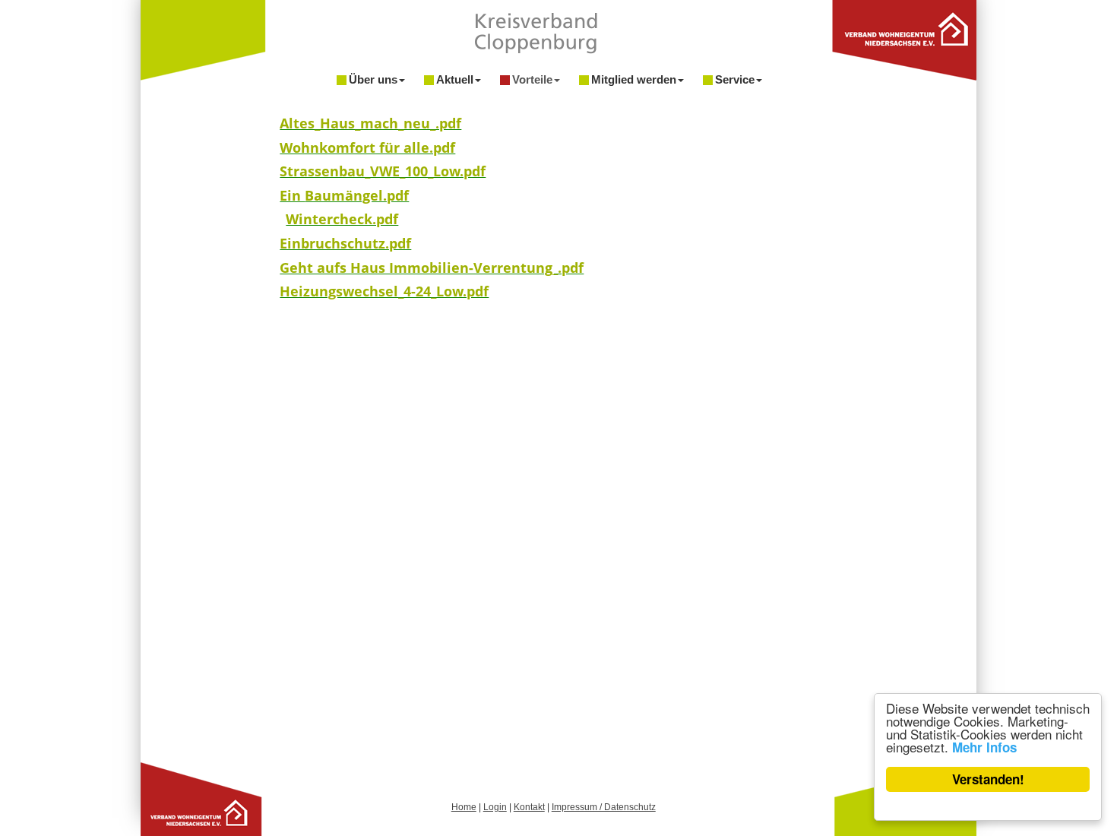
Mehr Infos (984, 747)
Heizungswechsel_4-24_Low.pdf (384, 291)
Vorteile (532, 79)
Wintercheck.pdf (342, 219)
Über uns (373, 79)
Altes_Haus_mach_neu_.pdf (370, 123)
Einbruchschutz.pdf (345, 243)
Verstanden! (988, 779)
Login (495, 807)
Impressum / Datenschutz (604, 807)
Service (735, 79)
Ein (292, 195)
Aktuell (454, 79)
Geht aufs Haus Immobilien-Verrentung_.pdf (432, 267)
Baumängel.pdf (357, 195)
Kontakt (529, 807)
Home (463, 807)
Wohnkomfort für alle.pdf (367, 147)
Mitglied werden (633, 79)
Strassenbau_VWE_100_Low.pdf (383, 171)
